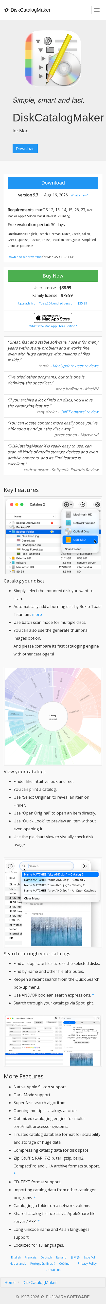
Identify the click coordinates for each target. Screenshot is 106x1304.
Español (89, 1257)
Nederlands (18, 1263)
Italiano (61, 1257)
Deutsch (46, 1257)
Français (30, 1257)
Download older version (25, 257)
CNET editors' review (79, 412)
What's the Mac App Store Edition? (53, 326)
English (16, 1257)
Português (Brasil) (42, 1263)
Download (25, 148)
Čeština (64, 1263)
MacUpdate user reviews (75, 366)
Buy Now (53, 275)
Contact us (53, 1270)
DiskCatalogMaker (39, 1282)
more (37, 614)
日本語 (75, 1257)
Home (10, 1282)
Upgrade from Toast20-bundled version (46, 303)
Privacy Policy (87, 1263)
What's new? (79, 195)
